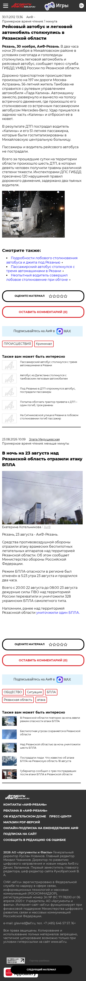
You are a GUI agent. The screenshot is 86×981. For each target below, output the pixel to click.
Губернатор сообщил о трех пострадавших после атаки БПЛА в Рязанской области (48, 772)
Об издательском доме (24, 816)
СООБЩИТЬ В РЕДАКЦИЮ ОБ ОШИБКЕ (34, 840)
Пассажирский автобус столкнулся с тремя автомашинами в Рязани (40, 269)
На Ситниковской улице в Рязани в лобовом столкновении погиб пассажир (49, 417)
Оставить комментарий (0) (43, 312)
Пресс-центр (60, 816)
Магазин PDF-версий (21, 822)
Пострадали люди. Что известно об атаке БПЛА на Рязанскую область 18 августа (47, 759)
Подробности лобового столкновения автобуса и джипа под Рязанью (42, 260)
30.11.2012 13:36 (12, 17)
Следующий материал (41, 969)
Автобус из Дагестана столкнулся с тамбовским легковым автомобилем (44, 377)
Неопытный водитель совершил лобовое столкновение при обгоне (37, 277)
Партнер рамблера (39, 960)
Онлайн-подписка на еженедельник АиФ (40, 828)
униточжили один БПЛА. (58, 613)
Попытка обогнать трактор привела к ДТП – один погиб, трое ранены (48, 403)
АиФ (47, 527)
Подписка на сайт (20, 834)
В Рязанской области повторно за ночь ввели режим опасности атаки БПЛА (50, 719)
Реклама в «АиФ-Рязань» (25, 810)
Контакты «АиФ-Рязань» (25, 804)
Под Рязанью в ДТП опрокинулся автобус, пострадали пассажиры (48, 390)
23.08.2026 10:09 (14, 439)
